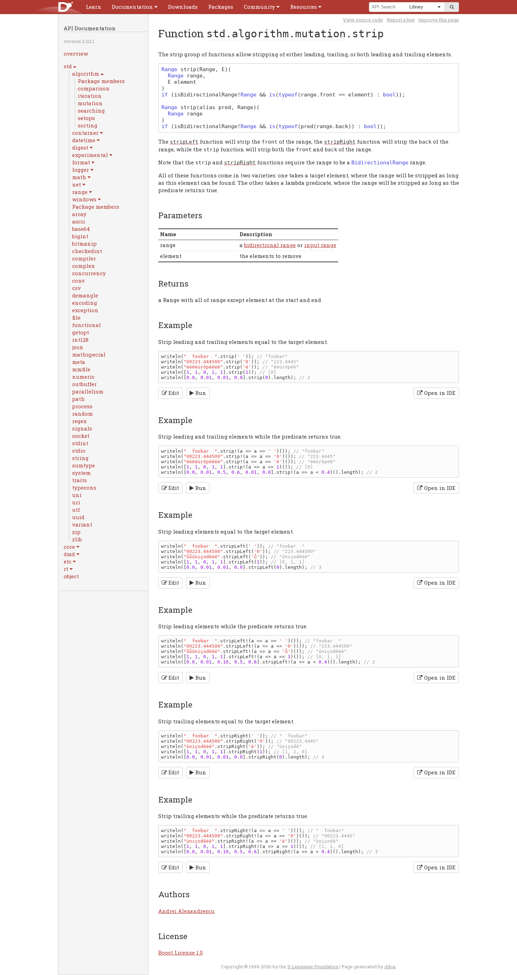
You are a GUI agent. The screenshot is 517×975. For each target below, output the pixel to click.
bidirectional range (270, 245)
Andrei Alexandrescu (186, 910)
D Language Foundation (312, 966)
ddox (390, 966)
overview (76, 53)
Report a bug (401, 20)
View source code (363, 20)
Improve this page (438, 20)
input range (320, 245)
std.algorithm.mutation (276, 33)
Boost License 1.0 (180, 952)
